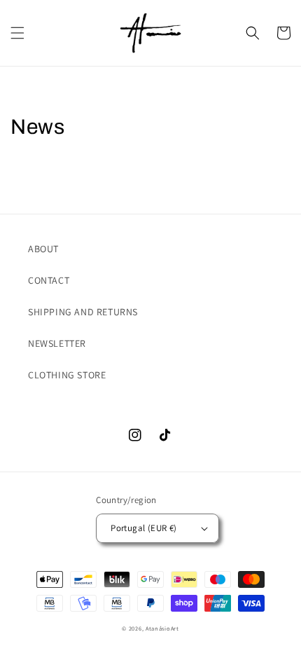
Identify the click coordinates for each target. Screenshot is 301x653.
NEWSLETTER (57, 343)
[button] (17, 33)
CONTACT (48, 280)
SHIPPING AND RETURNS (83, 311)
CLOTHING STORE (67, 375)
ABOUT (43, 248)
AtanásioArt (162, 628)
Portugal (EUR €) (143, 528)
